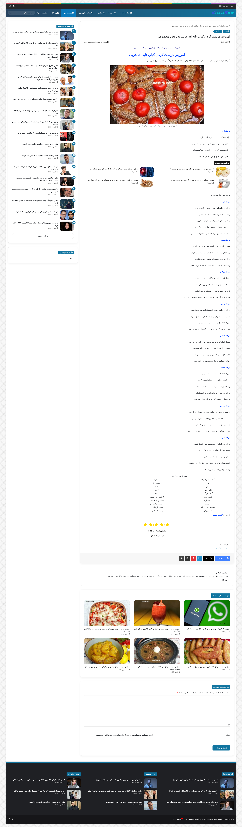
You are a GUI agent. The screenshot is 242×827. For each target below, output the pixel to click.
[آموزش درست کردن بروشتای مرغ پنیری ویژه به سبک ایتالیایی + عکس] (107, 613)
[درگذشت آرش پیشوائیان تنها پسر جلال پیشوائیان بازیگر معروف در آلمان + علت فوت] (67, 80)
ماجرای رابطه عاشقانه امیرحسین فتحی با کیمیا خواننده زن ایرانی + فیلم (115, 791)
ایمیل (227, 735)
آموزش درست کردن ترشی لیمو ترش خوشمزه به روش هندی (107, 667)
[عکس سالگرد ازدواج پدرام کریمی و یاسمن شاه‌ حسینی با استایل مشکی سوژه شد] (67, 181)
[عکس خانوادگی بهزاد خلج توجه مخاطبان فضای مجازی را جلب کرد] (67, 204)
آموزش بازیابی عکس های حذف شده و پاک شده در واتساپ (208, 629)
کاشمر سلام (222, 572)
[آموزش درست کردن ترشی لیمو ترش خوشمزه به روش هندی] (107, 651)
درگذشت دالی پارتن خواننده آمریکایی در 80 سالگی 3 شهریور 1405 (193, 791)
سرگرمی (67, 13)
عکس (100, 13)
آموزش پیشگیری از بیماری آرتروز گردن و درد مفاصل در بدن (192, 180)
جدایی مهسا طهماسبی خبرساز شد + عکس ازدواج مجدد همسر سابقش (39, 791)
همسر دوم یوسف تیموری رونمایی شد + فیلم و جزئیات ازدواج (35, 32)
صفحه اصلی (224, 26)
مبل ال (69, 258)
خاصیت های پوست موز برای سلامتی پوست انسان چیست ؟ (192, 169)
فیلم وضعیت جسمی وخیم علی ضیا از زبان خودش (39, 155)
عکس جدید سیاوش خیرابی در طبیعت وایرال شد (40, 144)
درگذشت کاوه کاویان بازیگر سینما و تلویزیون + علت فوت (37, 212)
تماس (44, 13)
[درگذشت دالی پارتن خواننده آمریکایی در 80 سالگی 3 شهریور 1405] (67, 46)
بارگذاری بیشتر (43, 236)
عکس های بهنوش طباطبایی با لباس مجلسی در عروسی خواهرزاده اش (192, 802)
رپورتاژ (54, 13)
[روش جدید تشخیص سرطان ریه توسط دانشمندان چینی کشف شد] (147, 172)
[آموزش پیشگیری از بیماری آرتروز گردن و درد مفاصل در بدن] (223, 183)
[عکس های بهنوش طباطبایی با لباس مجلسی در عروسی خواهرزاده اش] (67, 57)
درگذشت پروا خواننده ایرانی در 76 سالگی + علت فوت (38, 133)
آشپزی (226, 31)
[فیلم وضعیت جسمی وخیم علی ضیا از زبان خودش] (67, 159)
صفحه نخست (124, 13)
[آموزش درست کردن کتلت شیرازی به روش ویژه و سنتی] (207, 651)
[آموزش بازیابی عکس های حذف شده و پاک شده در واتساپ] (207, 613)
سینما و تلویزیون (85, 13)
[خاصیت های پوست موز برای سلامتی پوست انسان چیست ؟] (223, 172)
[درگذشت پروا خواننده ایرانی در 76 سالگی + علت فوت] (67, 136)
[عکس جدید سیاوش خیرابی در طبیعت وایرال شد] (67, 147)
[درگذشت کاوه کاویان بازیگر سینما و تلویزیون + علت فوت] (67, 215)
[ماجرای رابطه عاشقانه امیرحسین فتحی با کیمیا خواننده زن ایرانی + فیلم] (67, 91)
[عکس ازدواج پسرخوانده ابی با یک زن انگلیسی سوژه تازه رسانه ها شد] (67, 69)
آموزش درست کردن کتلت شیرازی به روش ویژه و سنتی (209, 667)
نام (228, 724)
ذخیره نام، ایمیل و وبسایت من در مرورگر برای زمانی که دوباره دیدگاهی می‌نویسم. (124, 735)
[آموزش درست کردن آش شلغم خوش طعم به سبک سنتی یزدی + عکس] (157, 651)
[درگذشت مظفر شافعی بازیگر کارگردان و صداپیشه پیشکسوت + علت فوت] (67, 192)
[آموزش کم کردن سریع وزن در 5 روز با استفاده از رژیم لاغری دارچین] (147, 183)
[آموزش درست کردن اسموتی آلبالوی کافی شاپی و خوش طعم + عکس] (157, 613)
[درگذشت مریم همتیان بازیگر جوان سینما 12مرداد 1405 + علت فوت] (67, 226)
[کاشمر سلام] (223, 12)
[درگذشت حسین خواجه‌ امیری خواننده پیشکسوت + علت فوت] (67, 102)
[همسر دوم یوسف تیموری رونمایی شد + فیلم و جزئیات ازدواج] (67, 35)
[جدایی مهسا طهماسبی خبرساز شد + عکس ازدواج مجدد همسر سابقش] (67, 125)
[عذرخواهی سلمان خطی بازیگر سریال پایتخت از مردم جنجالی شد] (67, 114)
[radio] (146, 525)
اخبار (112, 13)
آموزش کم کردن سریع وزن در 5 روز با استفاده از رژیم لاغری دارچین (112, 180)
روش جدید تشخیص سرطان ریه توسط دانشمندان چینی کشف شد (114, 169)
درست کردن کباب (221, 548)
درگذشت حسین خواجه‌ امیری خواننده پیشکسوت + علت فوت (35, 99)
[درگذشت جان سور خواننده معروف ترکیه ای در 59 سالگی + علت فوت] (67, 170)
